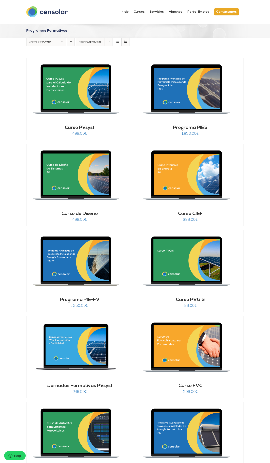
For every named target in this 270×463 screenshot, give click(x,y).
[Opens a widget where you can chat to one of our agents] (15, 456)
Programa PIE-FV (80, 299)
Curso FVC (190, 385)
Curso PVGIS (190, 299)
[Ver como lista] (125, 42)
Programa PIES (190, 127)
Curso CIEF (190, 213)
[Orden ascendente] (71, 42)
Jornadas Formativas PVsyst (79, 385)
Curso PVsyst (79, 127)
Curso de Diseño (79, 213)
